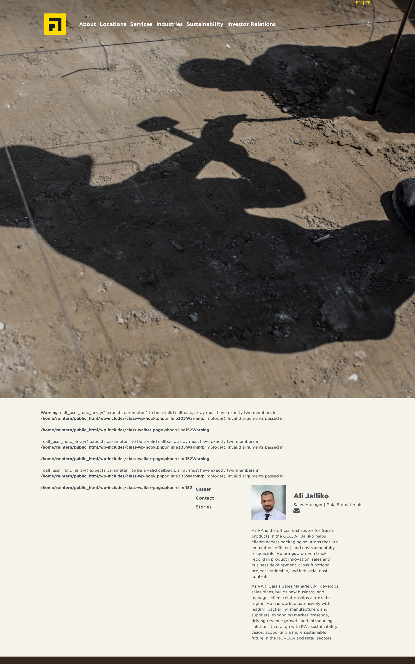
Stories (204, 507)
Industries (169, 24)
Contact (205, 498)
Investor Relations (251, 24)
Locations (113, 24)
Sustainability (205, 24)
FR (368, 2)
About (87, 24)
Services (141, 24)
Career (203, 489)
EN (359, 2)
